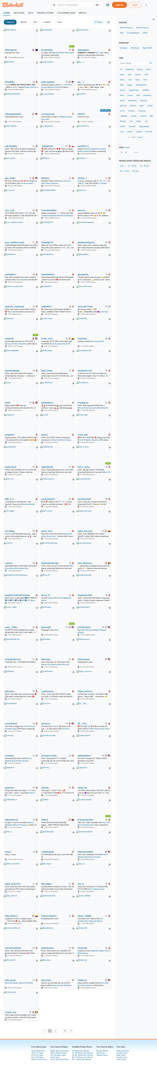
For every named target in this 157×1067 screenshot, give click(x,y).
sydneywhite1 (84, 755)
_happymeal (47, 146)
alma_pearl (10, 980)
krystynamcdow (85, 819)
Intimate (123, 48)
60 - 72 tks (124, 171)
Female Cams (122, 1053)
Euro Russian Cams (58, 1055)
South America (142, 28)
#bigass (27, 87)
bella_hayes (47, 370)
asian (122, 74)
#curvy (107, 951)
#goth (46, 215)
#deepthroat (61, 215)
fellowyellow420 (13, 114)
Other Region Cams (58, 1053)
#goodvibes (89, 857)
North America (126, 28)
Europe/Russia (133, 33)
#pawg (85, 953)
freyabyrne (83, 402)
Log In (135, 5)
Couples (47, 22)
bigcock (144, 100)
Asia (121, 33)
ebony (139, 69)
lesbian (133, 106)
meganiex (9, 435)
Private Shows (102, 1051)
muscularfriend (85, 306)
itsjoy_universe (85, 691)
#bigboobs (52, 215)
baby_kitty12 (11, 916)
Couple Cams (122, 1057)
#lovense (87, 149)
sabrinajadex (11, 146)
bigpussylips (144, 126)
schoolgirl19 (47, 242)
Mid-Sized (135, 48)
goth (142, 106)
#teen (67, 53)
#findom (81, 632)
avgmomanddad (85, 852)
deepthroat (134, 90)
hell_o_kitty (83, 467)
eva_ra (81, 884)
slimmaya (45, 659)
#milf (61, 598)
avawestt (9, 338)
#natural (81, 151)
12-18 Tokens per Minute (82, 1053)
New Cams (100, 1053)
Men (35, 22)
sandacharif (10, 467)
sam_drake (10, 178)
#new (72, 53)
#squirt (48, 183)
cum (122, 132)
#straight (89, 630)
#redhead (98, 408)
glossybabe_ (83, 274)
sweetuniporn (48, 499)
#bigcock (51, 87)
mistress (141, 111)
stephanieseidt (85, 595)
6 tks (122, 166)
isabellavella (47, 467)
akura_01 (45, 595)
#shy (26, 280)
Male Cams (121, 1055)
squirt (148, 69)
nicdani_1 (82, 178)
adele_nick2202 (12, 884)
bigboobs (130, 69)
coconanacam (47, 114)
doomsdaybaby (12, 370)
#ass (27, 568)
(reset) (127, 147)
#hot (21, 983)
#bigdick (96, 630)
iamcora (81, 210)
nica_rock (9, 210)
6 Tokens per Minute (80, 1051)
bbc (151, 116)
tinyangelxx (83, 50)
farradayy (9, 531)
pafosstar (9, 691)
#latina (33, 87)
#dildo (80, 953)
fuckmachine (141, 85)
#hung (83, 985)
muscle (134, 116)
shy (131, 121)
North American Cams (59, 1051)
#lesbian (53, 985)
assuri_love (46, 531)
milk (138, 95)
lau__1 (81, 82)
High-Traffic (148, 48)
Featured (10, 22)
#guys (70, 117)
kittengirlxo (11, 50)
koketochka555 (49, 916)
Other (145, 33)
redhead (123, 116)
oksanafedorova (13, 659)
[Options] (108, 22)
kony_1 (8, 852)
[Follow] (37, 30)
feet (122, 95)
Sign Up (119, 5)
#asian (43, 536)
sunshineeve (47, 691)
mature (138, 74)
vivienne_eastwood (14, 306)
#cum (43, 119)
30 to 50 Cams (37, 1057)
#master (90, 985)
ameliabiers (10, 274)
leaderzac (82, 980)
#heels (87, 151)
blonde (123, 121)
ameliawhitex (47, 274)
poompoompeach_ (87, 242)
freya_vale (83, 435)
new (130, 80)
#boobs (99, 921)
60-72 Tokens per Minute (82, 1057)
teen (145, 80)
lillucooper (46, 884)
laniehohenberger (50, 563)
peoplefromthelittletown (17, 595)
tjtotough (46, 627)
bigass (129, 85)
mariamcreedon (49, 755)
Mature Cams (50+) (39, 1059)
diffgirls (45, 178)
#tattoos (103, 630)
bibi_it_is (9, 499)
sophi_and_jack (85, 531)
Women (24, 22)
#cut (79, 985)
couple (139, 132)
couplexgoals (47, 852)
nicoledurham (84, 499)
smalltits (145, 90)
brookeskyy (47, 50)
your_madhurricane (14, 242)
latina (122, 80)
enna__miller (11, 627)
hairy (138, 80)
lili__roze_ (83, 723)
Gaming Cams (101, 1055)
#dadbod (81, 857)
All (97, 5)
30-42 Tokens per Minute (82, 1055)
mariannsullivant (13, 948)
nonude (149, 132)
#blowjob (92, 921)
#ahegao (70, 215)
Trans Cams (121, 1059)
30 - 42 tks (144, 166)
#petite (61, 53)
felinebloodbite (49, 210)
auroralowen (11, 723)
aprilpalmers (47, 402)
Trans (59, 22)
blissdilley (10, 82)
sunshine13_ (84, 146)
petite (129, 132)
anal (129, 74)
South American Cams (59, 1059)
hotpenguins (84, 659)
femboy (131, 111)
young (130, 95)
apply (136, 152)
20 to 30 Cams (37, 1055)
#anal (65, 344)
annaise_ (45, 787)
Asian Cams (55, 1057)
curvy (122, 111)
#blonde (55, 53)
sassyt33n (82, 787)
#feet (43, 183)
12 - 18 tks (132, 166)
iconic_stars (47, 338)
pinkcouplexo (47, 82)
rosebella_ (83, 338)
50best (44, 819)
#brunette (95, 440)
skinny (122, 90)
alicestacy (46, 980)
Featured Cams (123, 1051)
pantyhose (132, 100)
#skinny (58, 87)
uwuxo (44, 435)
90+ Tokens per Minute (81, 1059)
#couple (44, 87)
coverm (8, 563)
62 (65, 1031)
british (150, 106)
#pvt (47, 119)
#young (7, 344)
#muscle (67, 181)
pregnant (147, 95)
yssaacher (9, 787)
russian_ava (10, 1012)
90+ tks (135, 171)
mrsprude (82, 948)
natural (143, 116)
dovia (7, 402)
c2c (146, 121)
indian (138, 121)
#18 (66, 85)
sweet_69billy (84, 916)
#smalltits (23, 344)
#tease (103, 149)
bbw (122, 85)
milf (146, 74)
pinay (122, 100)
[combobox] (72, 5)
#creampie (59, 344)
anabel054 (46, 306)
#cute (54, 440)
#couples (97, 857)
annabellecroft (85, 370)
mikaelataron (11, 819)
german (123, 106)
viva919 (81, 114)
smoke (122, 126)
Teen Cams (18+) (38, 1051)
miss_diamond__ (86, 563)
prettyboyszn (84, 627)
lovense (132, 126)
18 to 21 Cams (37, 1053)
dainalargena (47, 948)
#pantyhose (95, 149)
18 (121, 69)
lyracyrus (45, 723)
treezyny (9, 755)
